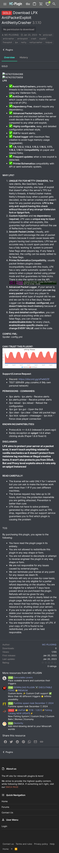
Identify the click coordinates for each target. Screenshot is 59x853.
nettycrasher (35, 42)
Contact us (7, 812)
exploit (42, 38)
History (24, 57)
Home (5, 801)
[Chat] (47, 4)
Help (52, 844)
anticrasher (8, 38)
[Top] (12, 848)
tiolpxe (48, 42)
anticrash (47, 34)
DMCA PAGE (12, 787)
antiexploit (22, 38)
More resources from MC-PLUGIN (22, 672)
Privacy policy (41, 844)
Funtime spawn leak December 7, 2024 (31, 703)
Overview (9, 57)
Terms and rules (24, 844)
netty (23, 42)
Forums (5, 807)
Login (4, 826)
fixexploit (7, 42)
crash (33, 38)
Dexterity (16, 723)
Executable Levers (21, 677)
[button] (5, 4)
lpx (16, 42)
